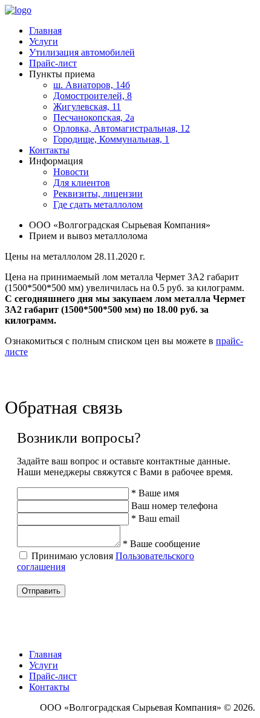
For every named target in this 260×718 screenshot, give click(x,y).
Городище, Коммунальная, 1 (111, 139)
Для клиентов (81, 183)
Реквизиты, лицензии (98, 193)
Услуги (43, 41)
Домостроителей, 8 (92, 96)
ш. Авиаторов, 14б (91, 85)
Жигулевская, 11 (87, 106)
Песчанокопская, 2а (93, 117)
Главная (45, 30)
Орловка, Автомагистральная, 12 (121, 128)
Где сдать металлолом (98, 204)
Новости (71, 172)
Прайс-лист (53, 63)
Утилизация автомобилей (82, 52)
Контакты (49, 150)
